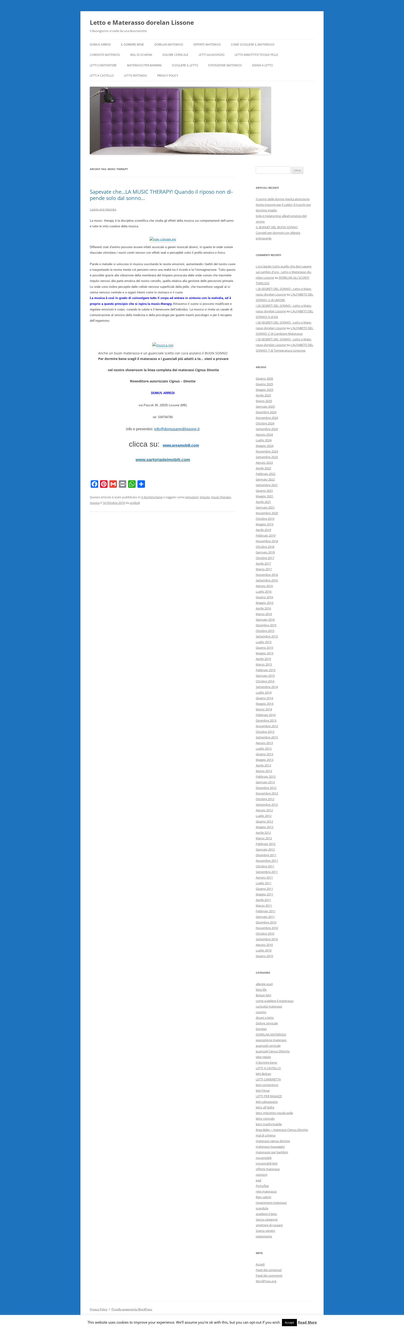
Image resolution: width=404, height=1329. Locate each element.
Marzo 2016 (264, 614)
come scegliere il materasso (252, 44)
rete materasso (266, 1191)
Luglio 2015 (263, 642)
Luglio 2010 (263, 950)
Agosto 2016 (264, 586)
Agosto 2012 (264, 810)
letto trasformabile (269, 1124)
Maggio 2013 (264, 760)
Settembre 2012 (267, 804)
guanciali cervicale (268, 1046)
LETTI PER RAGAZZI (269, 1096)
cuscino (261, 1012)
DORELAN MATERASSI (168, 44)
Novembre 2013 (267, 726)
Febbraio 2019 (265, 535)
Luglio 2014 (263, 692)
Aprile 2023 (263, 468)
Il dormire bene (132, 44)
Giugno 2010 (264, 956)
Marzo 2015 (264, 664)
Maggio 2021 (264, 496)
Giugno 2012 (264, 821)
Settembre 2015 (267, 636)
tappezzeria (264, 1236)
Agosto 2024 (264, 434)
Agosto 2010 (264, 945)
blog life (261, 989)
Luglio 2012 (263, 816)
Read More (307, 1322)
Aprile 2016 (263, 608)
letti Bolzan (263, 1074)
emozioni (191, 497)
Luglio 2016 (263, 591)
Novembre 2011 (267, 861)
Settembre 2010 (267, 939)
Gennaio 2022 (265, 479)
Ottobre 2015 (265, 631)
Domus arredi (100, 44)
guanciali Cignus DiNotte (273, 1051)
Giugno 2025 (264, 384)
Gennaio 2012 (265, 849)
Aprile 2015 (263, 659)
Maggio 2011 (264, 894)
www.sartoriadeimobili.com (163, 459)
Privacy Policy (167, 76)
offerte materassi (207, 44)
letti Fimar (263, 1090)
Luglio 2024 (263, 440)
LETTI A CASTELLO (102, 76)
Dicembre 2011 (266, 855)
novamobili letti (267, 1163)
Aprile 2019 (263, 530)
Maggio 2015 (264, 653)
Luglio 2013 (263, 748)
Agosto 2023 (264, 462)
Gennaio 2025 (265, 406)
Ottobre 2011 (265, 866)
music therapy (221, 497)
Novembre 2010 (267, 928)
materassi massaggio (270, 1146)
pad (258, 1180)
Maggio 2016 (264, 603)
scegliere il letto (185, 65)
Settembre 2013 (267, 737)
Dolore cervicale (175, 55)
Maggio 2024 (264, 446)
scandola (262, 1208)
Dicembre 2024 (266, 412)
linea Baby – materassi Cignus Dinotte (282, 1130)
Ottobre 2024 (265, 423)
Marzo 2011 (264, 905)
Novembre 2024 (267, 418)
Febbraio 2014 (265, 715)
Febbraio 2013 (265, 776)
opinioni (261, 1174)
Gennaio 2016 (265, 619)
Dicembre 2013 (266, 720)
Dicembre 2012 (266, 788)
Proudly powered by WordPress (132, 1309)
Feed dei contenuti (269, 1270)
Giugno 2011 (264, 889)
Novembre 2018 (267, 541)
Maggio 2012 (264, 827)
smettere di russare (269, 1225)
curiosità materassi (105, 55)
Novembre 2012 (267, 793)
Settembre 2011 (267, 872)
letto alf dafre (265, 1107)
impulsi (205, 497)
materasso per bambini (144, 65)
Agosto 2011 (264, 877)
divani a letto (262, 65)
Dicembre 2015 (266, 625)
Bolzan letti (263, 995)
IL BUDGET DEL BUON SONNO (277, 227)
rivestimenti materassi (271, 1203)
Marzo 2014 (264, 709)
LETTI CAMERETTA (268, 1079)
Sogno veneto (265, 1231)
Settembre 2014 (267, 687)
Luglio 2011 (263, 883)
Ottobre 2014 (265, 681)
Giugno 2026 (264, 378)
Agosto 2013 (264, 743)
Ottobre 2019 (265, 519)
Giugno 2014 (264, 698)
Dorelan (261, 1029)
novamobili (263, 1158)
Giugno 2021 (264, 490)
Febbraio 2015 (265, 670)
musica (95, 503)
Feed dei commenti (269, 1275)
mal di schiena (141, 55)
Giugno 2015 (264, 647)
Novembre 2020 (267, 513)
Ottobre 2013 (265, 732)
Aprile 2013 (263, 765)
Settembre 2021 (267, 485)
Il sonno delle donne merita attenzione (283, 199)
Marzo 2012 (264, 838)
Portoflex (262, 1186)
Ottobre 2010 (265, 933)
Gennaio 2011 (265, 917)
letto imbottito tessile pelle (256, 55)
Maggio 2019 (264, 524)
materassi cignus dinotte (273, 1141)
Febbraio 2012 (265, 844)
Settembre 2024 (267, 429)
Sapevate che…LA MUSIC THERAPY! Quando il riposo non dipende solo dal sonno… (161, 194)
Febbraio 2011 (265, 911)
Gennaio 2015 (265, 675)
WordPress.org (266, 1281)
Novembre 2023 (267, 451)
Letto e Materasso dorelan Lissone (142, 22)
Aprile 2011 (263, 900)
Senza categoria (267, 1219)
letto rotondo (135, 76)
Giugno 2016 (264, 597)
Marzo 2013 (264, 771)
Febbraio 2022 (265, 474)
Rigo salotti (263, 1197)
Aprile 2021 (263, 502)
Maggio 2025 (264, 390)
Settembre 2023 (267, 457)
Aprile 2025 (263, 395)
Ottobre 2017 (265, 558)
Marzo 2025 (264, 401)
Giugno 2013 (264, 754)
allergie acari (264, 984)
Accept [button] (289, 1322)
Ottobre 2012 (265, 799)
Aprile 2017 (263, 563)
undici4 (135, 503)
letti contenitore (103, 65)
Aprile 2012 (263, 832)
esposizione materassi (225, 65)
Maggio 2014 (264, 704)
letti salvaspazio (211, 55)
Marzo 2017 (264, 569)
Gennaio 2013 (265, 782)
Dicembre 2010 (266, 922)
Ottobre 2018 (265, 547)
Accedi (260, 1264)
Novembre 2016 (267, 575)
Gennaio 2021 (265, 507)
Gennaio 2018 (265, 552)
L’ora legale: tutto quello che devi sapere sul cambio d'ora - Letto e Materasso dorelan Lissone (284, 272)
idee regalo (263, 1057)
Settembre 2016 (267, 580)
